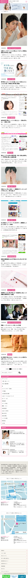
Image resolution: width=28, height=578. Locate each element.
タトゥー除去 (4, 403)
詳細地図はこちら (5, 501)
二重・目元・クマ (5, 381)
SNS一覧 (2, 568)
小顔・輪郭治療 (5, 383)
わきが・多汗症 (5, 410)
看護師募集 (3, 566)
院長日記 (4, 420)
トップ (2, 11)
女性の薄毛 (4, 415)
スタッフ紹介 (3, 553)
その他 (3, 423)
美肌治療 (4, 401)
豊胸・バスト (4, 405)
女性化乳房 (4, 408)
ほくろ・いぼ (4, 398)
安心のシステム (4, 555)
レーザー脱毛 (4, 418)
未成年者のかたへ (4, 563)
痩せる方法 (4, 413)
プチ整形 (4, 391)
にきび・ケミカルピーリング (8, 396)
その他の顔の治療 (5, 393)
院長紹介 (2, 550)
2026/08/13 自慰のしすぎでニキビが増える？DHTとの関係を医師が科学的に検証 (17, 432)
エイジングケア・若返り (7, 388)
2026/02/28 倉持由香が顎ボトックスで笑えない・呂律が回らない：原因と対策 (17, 451)
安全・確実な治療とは (5, 558)
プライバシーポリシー (5, 571)
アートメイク (4, 378)
